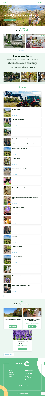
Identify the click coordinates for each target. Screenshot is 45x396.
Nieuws (10, 370)
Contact (10, 376)
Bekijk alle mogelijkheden (10, 20)
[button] (21, 50)
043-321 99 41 (29, 373)
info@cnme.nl (28, 379)
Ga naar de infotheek (8, 354)
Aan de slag (11, 372)
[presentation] (41, 41)
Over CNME (11, 374)
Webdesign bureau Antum (22, 393)
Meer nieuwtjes (7, 296)
